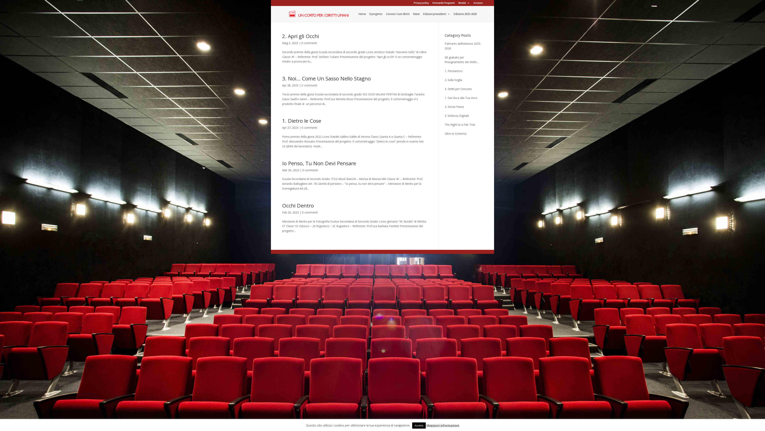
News (416, 14)
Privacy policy (421, 3)
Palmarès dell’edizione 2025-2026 (463, 46)
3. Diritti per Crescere (458, 89)
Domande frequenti (444, 3)
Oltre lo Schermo (456, 133)
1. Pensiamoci (454, 71)
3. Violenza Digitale (457, 116)
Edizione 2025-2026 (465, 14)
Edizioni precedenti (434, 14)
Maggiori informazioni (443, 425)
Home (362, 14)
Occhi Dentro (298, 205)
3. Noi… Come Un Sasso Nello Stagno (326, 78)
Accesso (478, 3)
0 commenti (309, 43)
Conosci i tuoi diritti (397, 14)
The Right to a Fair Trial (460, 125)
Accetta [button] (419, 425)
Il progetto (375, 14)
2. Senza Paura (454, 107)
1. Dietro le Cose (301, 120)
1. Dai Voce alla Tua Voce (461, 98)
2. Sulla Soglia (453, 80)
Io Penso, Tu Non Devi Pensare (319, 163)
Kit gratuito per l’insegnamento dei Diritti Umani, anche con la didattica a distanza (464, 60)
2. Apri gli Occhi (300, 36)
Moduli (462, 3)
